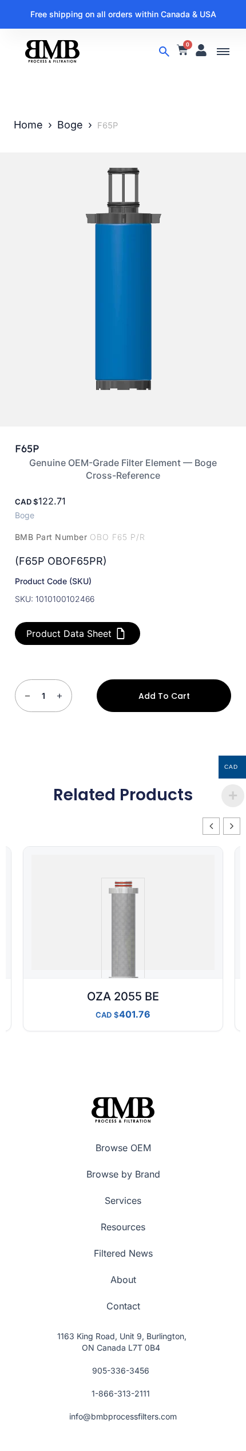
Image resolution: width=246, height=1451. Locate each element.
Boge (70, 125)
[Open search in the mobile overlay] (164, 51)
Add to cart (164, 696)
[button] (223, 51)
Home (28, 125)
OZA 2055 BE (123, 996)
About (123, 1279)
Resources (123, 1227)
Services (123, 1200)
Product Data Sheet (69, 633)
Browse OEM (123, 1147)
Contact (123, 1306)
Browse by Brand (123, 1174)
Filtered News (123, 1253)
